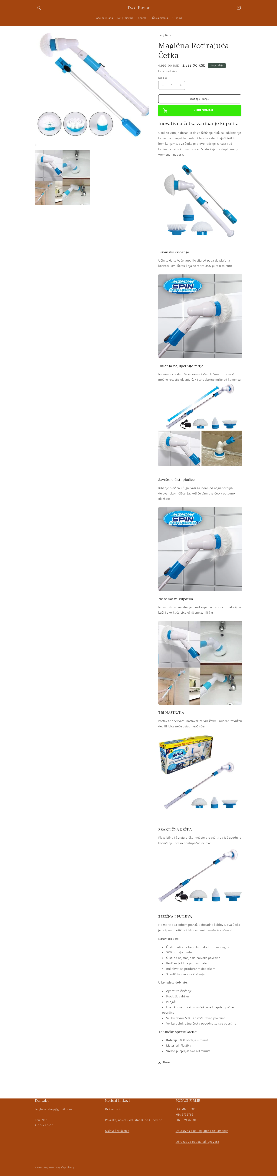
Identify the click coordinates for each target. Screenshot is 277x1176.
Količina (162, 77)
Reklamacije (113, 1109)
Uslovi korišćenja (117, 1131)
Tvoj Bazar (49, 1167)
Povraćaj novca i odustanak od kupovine (133, 1120)
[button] (39, 8)
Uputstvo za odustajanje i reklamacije (202, 1131)
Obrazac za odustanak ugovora (197, 1141)
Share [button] (166, 1062)
